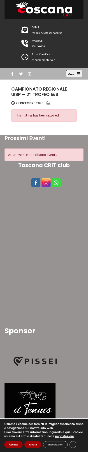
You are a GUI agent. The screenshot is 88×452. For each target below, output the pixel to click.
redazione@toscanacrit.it (47, 32)
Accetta (13, 444)
